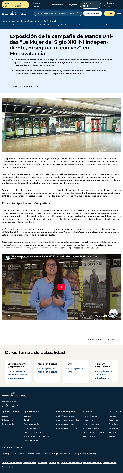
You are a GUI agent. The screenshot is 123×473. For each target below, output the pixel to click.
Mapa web (43, 463)
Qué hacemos (32, 411)
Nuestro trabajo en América (67, 420)
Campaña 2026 (88, 4)
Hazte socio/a (92, 13)
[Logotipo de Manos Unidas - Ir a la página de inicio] (14, 15)
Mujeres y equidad (32, 428)
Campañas (113, 428)
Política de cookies (92, 463)
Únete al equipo (36, 4)
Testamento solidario (92, 428)
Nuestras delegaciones (22, 21)
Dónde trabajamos (65, 411)
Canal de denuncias (11, 467)
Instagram (12, 405)
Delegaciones (57, 5)
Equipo (5, 416)
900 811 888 (6, 4)
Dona (109, 13)
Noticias (54, 21)
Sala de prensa (115, 432)
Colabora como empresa (93, 432)
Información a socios (12, 463)
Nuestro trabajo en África (66, 416)
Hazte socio (88, 420)
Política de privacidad (71, 463)
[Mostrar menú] (118, 13)
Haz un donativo (90, 416)
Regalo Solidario (90, 436)
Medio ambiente (31, 440)
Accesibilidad (29, 463)
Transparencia (8, 424)
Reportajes (113, 420)
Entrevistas (113, 424)
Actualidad (115, 411)
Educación (28, 416)
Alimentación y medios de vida (37, 436)
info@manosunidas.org (85, 453)
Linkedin (24, 405)
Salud (26, 420)
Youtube (18, 405)
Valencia (42, 21)
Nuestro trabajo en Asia (65, 424)
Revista (112, 436)
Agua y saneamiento (33, 424)
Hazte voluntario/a (91, 424)
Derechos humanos (32, 432)
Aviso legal (54, 463)
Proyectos (72, 5)
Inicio (4, 21)
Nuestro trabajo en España (66, 428)
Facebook (2, 405)
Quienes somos (11, 411)
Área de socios (110, 4)
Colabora (88, 411)
